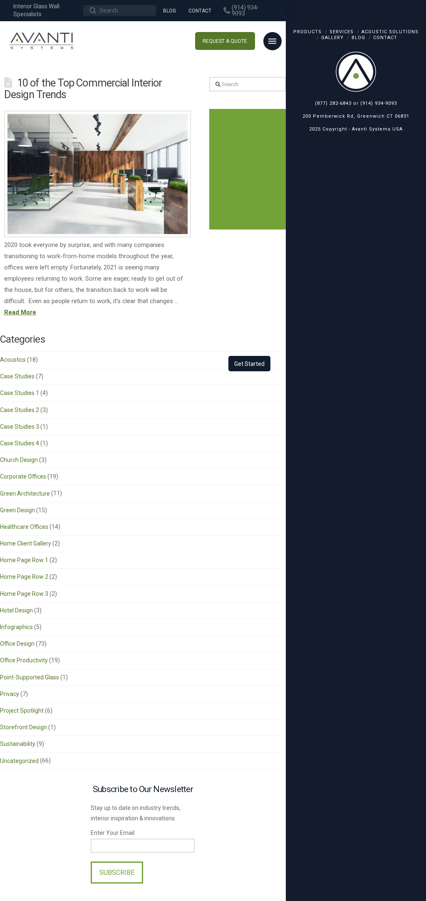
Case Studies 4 (19, 443)
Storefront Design (23, 727)
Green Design (17, 510)
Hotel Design (16, 610)
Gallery (332, 37)
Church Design (19, 460)
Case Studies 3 (19, 426)
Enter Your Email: (113, 832)
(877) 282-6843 (333, 103)
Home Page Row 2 (24, 576)
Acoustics (13, 359)
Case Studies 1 (19, 393)
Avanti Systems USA (377, 129)
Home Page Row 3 (24, 593)
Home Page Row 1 (24, 560)
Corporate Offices (23, 476)
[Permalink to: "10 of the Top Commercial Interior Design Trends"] (97, 174)
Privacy (9, 694)
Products (307, 32)
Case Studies (17, 376)
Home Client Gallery (25, 543)
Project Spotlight (22, 710)
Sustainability (17, 744)
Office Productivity (24, 660)
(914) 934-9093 (378, 103)
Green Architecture (25, 493)
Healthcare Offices (24, 526)
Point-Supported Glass (29, 677)
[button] (272, 41)
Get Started (249, 363)
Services (341, 32)
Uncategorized (19, 761)
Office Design (17, 643)
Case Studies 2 (19, 410)
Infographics (16, 627)
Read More (20, 312)
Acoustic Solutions (390, 32)
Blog (358, 37)
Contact (385, 37)
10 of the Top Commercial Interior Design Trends (83, 89)
